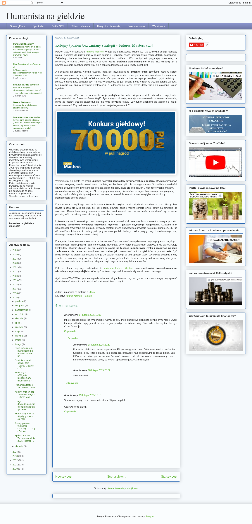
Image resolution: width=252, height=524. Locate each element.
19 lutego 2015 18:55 (90, 395)
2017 (15, 289)
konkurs (88, 296)
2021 (15, 271)
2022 (15, 267)
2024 (15, 258)
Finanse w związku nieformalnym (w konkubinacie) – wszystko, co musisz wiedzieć (27, 90)
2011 (15, 464)
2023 (15, 263)
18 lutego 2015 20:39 (99, 344)
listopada (20, 305)
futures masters (74, 296)
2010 (15, 469)
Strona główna (17, 26)
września (20, 314)
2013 (15, 456)
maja (18, 331)
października (22, 310)
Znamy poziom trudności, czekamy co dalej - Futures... (25, 427)
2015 (15, 297)
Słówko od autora (80, 26)
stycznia (19, 446)
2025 (15, 254)
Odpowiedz (70, 331)
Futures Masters (95, 51)
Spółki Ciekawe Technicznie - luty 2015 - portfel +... (25, 438)
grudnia (19, 301)
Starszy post (169, 476)
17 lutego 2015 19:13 (90, 314)
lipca (17, 323)
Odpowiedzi (74, 338)
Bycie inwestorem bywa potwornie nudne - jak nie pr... (24, 352)
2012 (15, 460)
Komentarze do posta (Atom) (123, 488)
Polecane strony (136, 26)
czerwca (19, 327)
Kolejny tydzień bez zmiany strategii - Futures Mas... (24, 395)
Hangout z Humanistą (108, 26)
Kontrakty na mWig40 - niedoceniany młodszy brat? (23, 376)
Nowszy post (63, 476)
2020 (15, 276)
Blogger (150, 516)
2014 (15, 452)
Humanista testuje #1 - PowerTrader (25, 386)
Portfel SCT (57, 26)
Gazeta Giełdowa (22, 102)
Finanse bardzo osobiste (26, 84)
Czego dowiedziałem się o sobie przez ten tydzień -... (25, 405)
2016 (15, 293)
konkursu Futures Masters (118, 268)
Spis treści (38, 26)
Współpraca (158, 26)
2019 (15, 280)
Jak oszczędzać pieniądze (26, 117)
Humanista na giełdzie (45, 15)
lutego (18, 344)
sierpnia (19, 318)
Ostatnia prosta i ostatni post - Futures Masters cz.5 (24, 364)
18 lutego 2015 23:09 (99, 370)
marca (18, 340)
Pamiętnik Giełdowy (23, 44)
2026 (15, 250)
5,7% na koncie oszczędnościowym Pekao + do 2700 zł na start (27, 73)
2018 (15, 284)
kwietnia (19, 335)
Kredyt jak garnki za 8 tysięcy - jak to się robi (24, 416)
